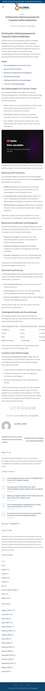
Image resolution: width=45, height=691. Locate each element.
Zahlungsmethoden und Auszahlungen (17, 80)
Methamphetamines (32, 544)
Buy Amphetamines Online (32, 536)
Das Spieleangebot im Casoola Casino (17, 65)
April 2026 (5, 622)
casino (4, 574)
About (16, 685)
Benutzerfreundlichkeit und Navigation (18, 73)
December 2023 (7, 655)
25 (2, 565)
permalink (35, 416)
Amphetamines (21, 536)
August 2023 (6, 667)
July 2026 (5, 614)
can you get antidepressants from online (23, 539)
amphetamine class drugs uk (9, 536)
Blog (22, 14)
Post (3, 594)
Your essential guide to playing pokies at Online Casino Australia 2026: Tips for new (24, 505)
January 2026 (6, 635)
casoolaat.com (37, 179)
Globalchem (30, 26)
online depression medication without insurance (26, 547)
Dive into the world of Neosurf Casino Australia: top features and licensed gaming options (24, 514)
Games (4, 578)
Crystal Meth (37, 539)
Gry (3, 586)
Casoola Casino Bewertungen (14, 84)
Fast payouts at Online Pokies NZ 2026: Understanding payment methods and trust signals (25, 488)
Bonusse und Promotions (13, 69)
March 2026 (6, 627)
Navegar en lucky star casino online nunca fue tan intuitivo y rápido (12, 439)
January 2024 (6, 651)
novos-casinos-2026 (9, 590)
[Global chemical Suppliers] (22, 7)
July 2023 (5, 671)
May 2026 (5, 618)
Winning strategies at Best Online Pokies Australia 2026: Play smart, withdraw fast (25, 497)
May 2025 (5, 639)
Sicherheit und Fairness (12, 76)
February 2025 (7, 647)
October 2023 (7, 659)
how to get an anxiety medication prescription (29, 541)
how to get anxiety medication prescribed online (14, 544)
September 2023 (8, 663)
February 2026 (7, 631)
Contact (28, 685)
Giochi (4, 582)
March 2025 (6, 643)
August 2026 (6, 610)
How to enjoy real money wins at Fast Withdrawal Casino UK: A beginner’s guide (24, 479)
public (4, 598)
